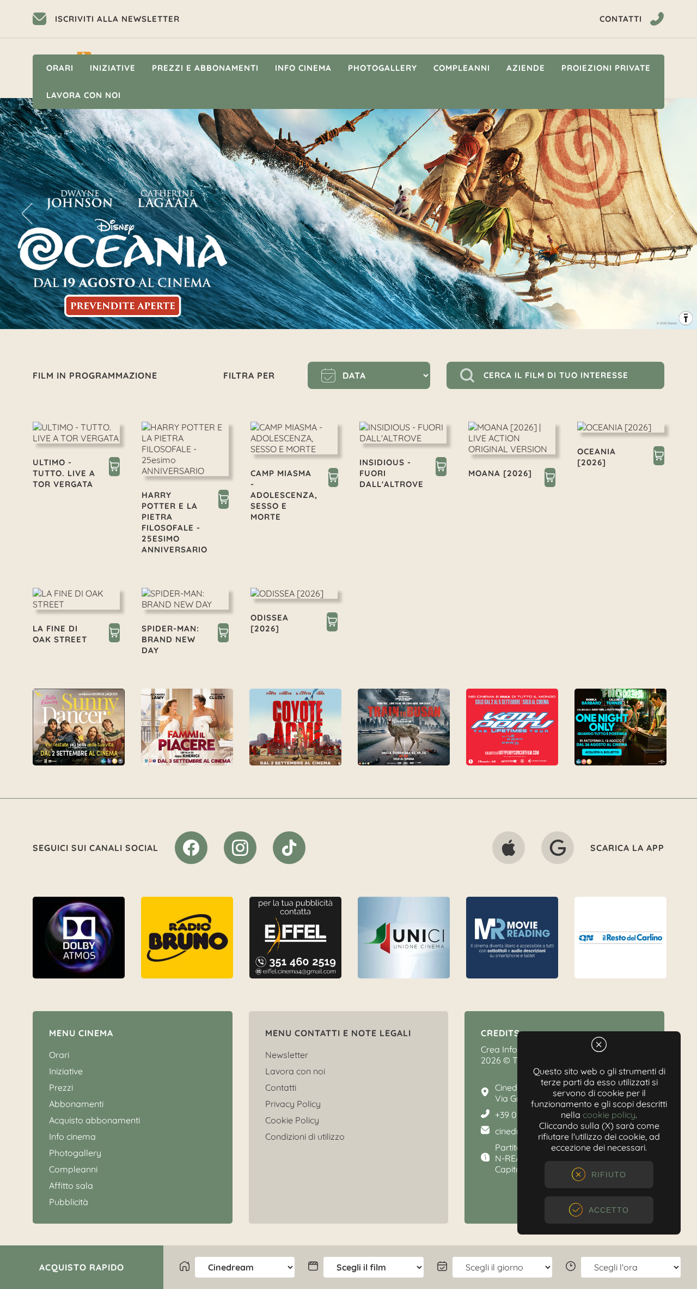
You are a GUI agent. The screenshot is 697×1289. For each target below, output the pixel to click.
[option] (79, 727)
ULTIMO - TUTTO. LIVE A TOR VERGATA (64, 473)
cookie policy (609, 1114)
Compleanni (461, 68)
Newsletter (286, 1054)
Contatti (280, 1087)
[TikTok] (289, 849)
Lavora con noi (83, 95)
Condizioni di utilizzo (305, 1136)
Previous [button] (27, 213)
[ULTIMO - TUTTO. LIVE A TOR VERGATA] (114, 468)
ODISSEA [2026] (269, 623)
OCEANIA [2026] (596, 456)
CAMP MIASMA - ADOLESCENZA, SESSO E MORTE (283, 495)
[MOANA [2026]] (550, 479)
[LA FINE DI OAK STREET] (114, 634)
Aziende (525, 68)
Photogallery (382, 68)
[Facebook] (191, 849)
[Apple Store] (508, 849)
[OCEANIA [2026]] (658, 457)
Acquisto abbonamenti (94, 1120)
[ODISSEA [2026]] (332, 623)
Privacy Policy (293, 1103)
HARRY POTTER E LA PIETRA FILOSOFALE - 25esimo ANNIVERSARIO (174, 522)
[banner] (79, 727)
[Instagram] (240, 849)
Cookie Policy (292, 1120)
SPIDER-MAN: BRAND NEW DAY (170, 639)
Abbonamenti (76, 1103)
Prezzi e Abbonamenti (205, 68)
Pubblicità (68, 1201)
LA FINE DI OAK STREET (60, 634)
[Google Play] (557, 849)
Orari (60, 68)
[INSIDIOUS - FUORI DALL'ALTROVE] (441, 468)
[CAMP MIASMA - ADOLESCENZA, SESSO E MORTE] (333, 479)
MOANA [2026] (500, 473)
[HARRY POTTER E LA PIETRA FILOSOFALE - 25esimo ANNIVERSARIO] (223, 501)
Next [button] (670, 213)
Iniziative (113, 68)
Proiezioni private (606, 68)
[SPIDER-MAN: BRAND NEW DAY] (223, 634)
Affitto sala (71, 1185)
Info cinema (303, 68)
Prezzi (61, 1087)
